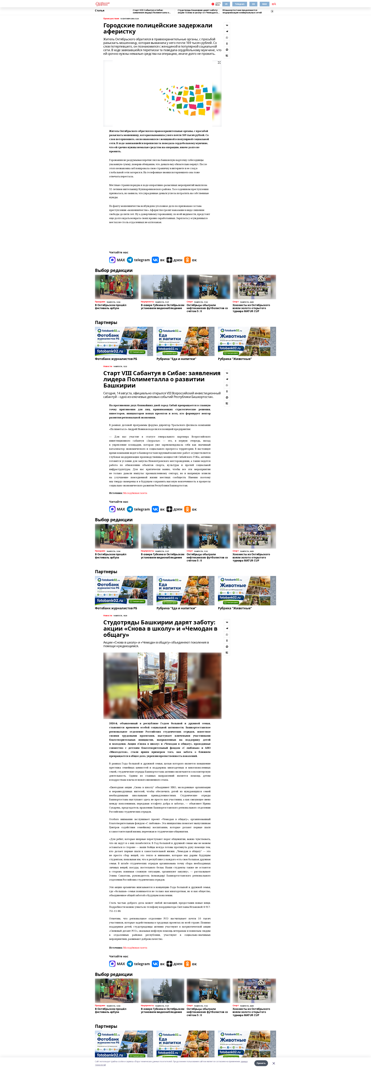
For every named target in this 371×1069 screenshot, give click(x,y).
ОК (253, 4)
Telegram (239, 4)
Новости (107, 366)
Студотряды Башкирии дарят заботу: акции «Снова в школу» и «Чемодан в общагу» (198, 11)
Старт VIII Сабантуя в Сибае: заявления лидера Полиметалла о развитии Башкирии (151, 11)
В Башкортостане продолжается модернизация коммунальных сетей (242, 11)
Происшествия (111, 18)
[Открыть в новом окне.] (117, 260)
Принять (261, 1063)
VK (226, 4)
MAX (264, 4)
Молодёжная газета (135, 493)
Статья (99, 10)
